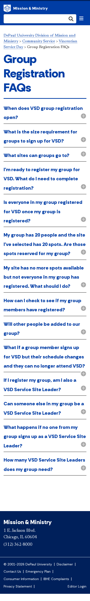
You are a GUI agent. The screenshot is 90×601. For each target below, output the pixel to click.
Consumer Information (21, 579)
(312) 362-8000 (18, 545)
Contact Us (12, 572)
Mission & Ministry (30, 8)
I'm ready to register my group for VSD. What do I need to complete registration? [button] (42, 178)
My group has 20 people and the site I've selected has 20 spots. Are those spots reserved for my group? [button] (45, 244)
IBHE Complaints (56, 579)
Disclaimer (65, 564)
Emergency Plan (38, 572)
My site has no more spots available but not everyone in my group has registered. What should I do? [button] (44, 277)
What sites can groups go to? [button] (36, 155)
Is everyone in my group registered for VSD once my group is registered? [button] (43, 211)
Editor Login (77, 586)
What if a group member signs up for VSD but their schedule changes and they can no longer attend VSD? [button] (44, 356)
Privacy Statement (18, 586)
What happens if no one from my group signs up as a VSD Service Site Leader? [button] (45, 436)
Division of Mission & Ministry (7, 8)
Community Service (38, 41)
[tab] (45, 113)
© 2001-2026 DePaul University (28, 564)
